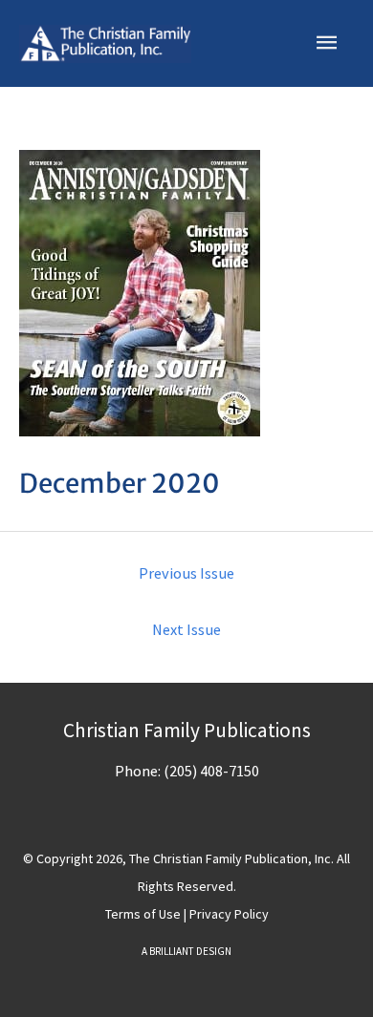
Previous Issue (186, 573)
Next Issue (186, 629)
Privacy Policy (229, 913)
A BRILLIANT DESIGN (186, 951)
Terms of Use (143, 913)
